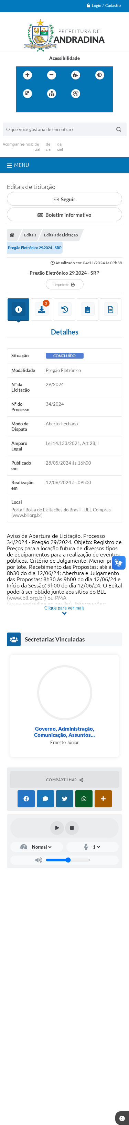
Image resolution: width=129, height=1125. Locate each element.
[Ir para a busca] (38, 108)
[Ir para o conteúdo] (95, 93)
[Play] (57, 828)
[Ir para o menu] (23, 108)
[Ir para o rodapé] (53, 108)
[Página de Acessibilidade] (75, 93)
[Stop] (72, 828)
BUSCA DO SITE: (23, 119)
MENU (21, 165)
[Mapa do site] (51, 93)
